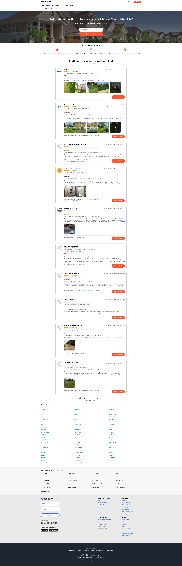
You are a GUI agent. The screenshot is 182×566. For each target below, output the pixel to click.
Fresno (43, 417)
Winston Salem (79, 452)
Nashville (111, 424)
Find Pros (100, 500)
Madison (111, 455)
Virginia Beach (113, 450)
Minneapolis (78, 424)
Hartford (43, 440)
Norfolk (111, 445)
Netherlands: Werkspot (100, 550)
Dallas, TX (118, 473)
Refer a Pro (125, 507)
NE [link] (46, 8)
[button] (69, 87)
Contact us (125, 531)
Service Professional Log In (104, 519)
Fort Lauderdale (45, 445)
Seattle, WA (95, 487)
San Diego (44, 429)
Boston (77, 417)
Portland (111, 409)
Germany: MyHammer (82, 550)
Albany (77, 437)
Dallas (110, 429)
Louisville (77, 409)
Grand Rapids (78, 422)
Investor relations (126, 528)
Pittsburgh (112, 417)
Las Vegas (77, 434)
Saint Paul (77, 427)
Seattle (111, 452)
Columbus (77, 460)
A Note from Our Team (127, 511)
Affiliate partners (126, 535)
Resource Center (126, 505)
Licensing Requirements (128, 514)
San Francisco (45, 432)
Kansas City (78, 429)
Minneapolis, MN (72, 480)
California (87, 555)
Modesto (43, 424)
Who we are (125, 522)
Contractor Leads (102, 526)
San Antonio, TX (120, 484)
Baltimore (77, 414)
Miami (42, 450)
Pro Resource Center (103, 524)
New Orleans (78, 412)
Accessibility (98, 555)
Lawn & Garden (55, 5)
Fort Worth (112, 434)
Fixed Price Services (102, 505)
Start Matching (91, 34)
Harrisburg (112, 412)
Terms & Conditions (99, 557)
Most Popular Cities (46, 470)
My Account (125, 500)
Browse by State (58, 470)
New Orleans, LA (97, 480)
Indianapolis (44, 463)
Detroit (77, 419)
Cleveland (77, 457)
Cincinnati (77, 455)
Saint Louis (78, 432)
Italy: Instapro (91, 550)
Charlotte (77, 445)
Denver (43, 437)
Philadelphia (112, 414)
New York (77, 440)
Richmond (111, 447)
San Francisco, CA (73, 487)
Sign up (50, 515)
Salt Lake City (112, 442)
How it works (125, 519)
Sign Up (138, 2)
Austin (110, 427)
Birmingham (44, 409)
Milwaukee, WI (48, 480)
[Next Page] (106, 398)
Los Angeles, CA (96, 477)
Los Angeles (44, 422)
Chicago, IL (95, 473)
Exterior (48, 5)
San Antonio (112, 440)
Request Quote (118, 97)
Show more (122, 183)
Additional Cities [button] (45, 491)
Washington (44, 442)
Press (123, 526)
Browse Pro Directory (103, 502)
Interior (43, 5)
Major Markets (46, 404)
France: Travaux (72, 550)
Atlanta (43, 457)
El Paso (111, 432)
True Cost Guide (126, 502)
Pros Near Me (125, 509)
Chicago (43, 460)
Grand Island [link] (51, 8)
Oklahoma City (79, 463)
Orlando (43, 452)
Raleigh (77, 450)
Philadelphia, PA (48, 484)
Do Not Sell (92, 555)
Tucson (43, 414)
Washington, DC (120, 487)
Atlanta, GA (47, 473)
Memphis (111, 422)
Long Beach (44, 419)
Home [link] (42, 8)
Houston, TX (71, 477)
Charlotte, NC (72, 473)
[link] (91, 71)
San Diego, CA (48, 487)
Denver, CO (47, 477)
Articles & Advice (69, 5)
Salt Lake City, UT (97, 484)
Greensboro (78, 447)
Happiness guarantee (127, 533)
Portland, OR (71, 484)
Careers (124, 524)
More (62, 5)
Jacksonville (44, 447)
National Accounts (102, 528)
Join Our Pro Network (103, 522)
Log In (130, 2)
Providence (112, 419)
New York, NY (119, 480)
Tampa (43, 455)
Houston (111, 437)
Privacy (82, 555)
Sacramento (44, 427)
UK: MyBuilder (110, 550)
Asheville (77, 442)
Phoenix (43, 412)
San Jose (43, 434)
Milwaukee (112, 457)
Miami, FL (118, 477)
